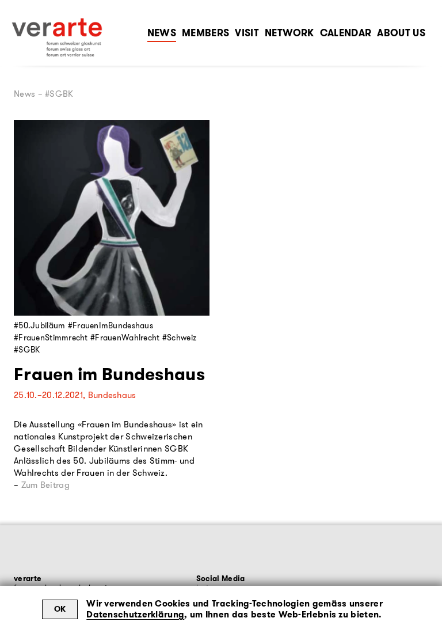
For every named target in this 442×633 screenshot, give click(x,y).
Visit (247, 33)
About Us (401, 33)
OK (60, 609)
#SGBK (27, 349)
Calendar (346, 33)
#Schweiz (179, 337)
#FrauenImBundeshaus (110, 325)
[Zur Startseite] (57, 37)
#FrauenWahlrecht (124, 337)
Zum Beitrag (45, 485)
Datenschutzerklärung (135, 614)
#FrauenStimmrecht (51, 337)
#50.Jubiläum (39, 325)
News (161, 33)
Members (205, 33)
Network (289, 33)
